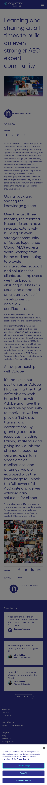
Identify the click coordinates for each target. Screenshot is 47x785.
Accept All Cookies (23, 780)
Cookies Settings (23, 766)
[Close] (44, 748)
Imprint (26, 759)
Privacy (20, 759)
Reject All (23, 773)
